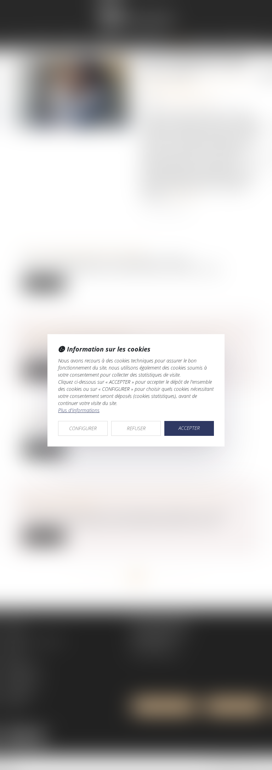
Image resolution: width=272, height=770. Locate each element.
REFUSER (136, 428)
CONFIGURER (83, 428)
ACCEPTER (189, 428)
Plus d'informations (79, 410)
